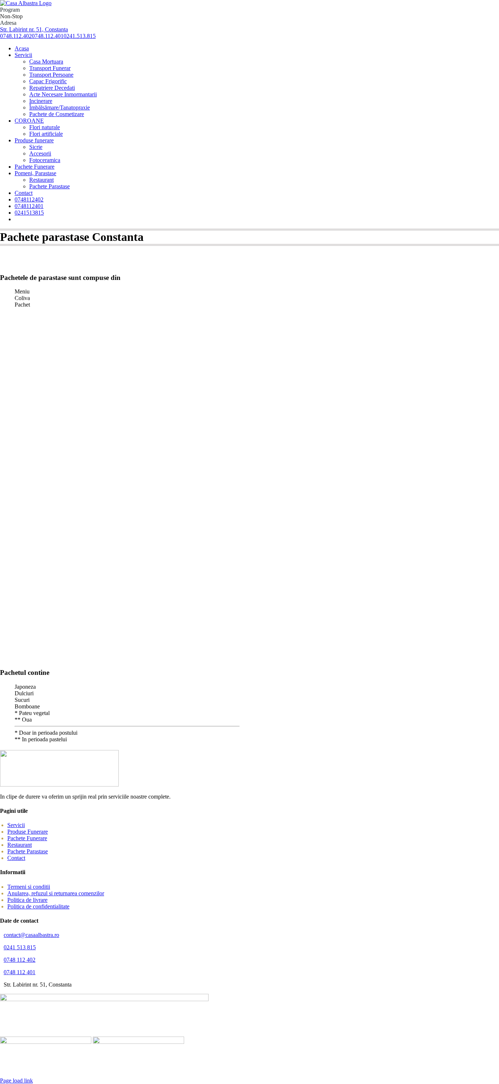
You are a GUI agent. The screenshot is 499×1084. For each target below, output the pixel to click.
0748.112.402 (16, 36)
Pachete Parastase (27, 851)
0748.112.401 (48, 36)
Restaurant (19, 845)
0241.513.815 (80, 36)
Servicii (16, 825)
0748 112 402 (19, 960)
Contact (16, 858)
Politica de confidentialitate (38, 906)
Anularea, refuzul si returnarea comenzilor (55, 893)
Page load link (16, 1080)
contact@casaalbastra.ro (31, 935)
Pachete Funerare (27, 838)
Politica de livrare (27, 900)
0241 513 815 (20, 947)
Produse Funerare (27, 832)
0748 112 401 (19, 972)
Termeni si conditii (28, 887)
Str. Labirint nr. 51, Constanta (34, 29)
